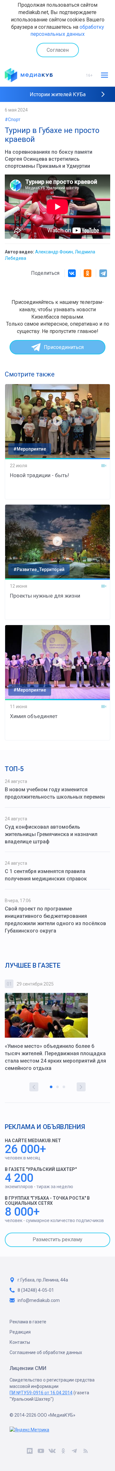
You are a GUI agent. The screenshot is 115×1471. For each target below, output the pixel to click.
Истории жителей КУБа (58, 94)
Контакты (20, 1342)
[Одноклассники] (87, 273)
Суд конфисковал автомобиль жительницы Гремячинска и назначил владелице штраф (51, 834)
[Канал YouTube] (40, 1452)
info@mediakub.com (39, 1300)
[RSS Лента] (85, 1452)
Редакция (20, 1332)
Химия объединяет (33, 716)
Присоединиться (64, 347)
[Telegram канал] (74, 1452)
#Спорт (12, 119)
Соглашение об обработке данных (46, 1352)
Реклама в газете (28, 1321)
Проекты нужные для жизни (45, 595)
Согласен (58, 50)
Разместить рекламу (57, 1239)
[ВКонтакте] (72, 273)
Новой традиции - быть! (39, 475)
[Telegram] (103, 273)
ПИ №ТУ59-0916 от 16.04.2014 (41, 1392)
